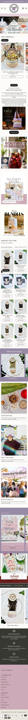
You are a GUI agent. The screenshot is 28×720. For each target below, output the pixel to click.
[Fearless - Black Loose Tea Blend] (7, 306)
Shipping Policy (4, 682)
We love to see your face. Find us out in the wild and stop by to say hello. (13, 502)
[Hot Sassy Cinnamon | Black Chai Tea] (21, 257)
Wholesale (3, 679)
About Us (3, 694)
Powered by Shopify (22, 712)
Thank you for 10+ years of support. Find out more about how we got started (12, 460)
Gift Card (3, 707)
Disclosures (3, 687)
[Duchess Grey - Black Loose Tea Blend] (21, 331)
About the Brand (6, 670)
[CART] (25, 8)
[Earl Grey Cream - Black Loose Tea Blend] (21, 306)
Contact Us (3, 677)
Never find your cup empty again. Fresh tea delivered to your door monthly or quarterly (13, 418)
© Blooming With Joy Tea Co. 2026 (9, 712)
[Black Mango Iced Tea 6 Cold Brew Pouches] (21, 281)
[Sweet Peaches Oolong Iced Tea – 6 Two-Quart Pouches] (7, 281)
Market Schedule (5, 705)
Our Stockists (4, 702)
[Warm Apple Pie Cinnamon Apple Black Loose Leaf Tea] (7, 331)
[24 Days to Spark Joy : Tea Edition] (12, 529)
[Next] (26, 1)
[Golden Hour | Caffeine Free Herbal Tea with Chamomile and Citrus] (12, 56)
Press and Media (5, 697)
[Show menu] (1, 8)
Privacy (3, 689)
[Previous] (1, 1)
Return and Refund (5, 684)
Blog (2, 700)
